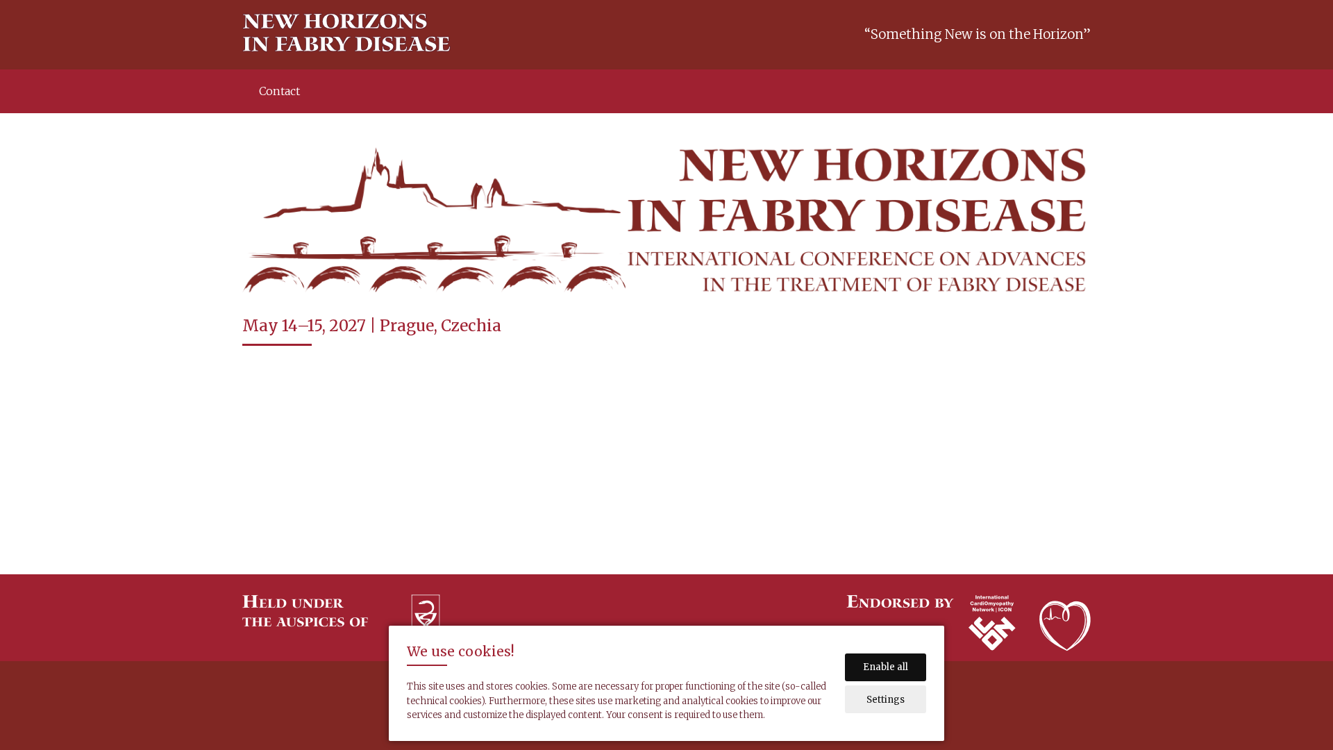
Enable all (885, 667)
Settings (885, 700)
